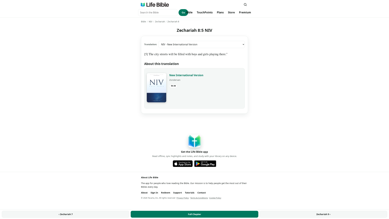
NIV (150, 21)
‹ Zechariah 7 (66, 214)
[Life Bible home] (154, 4)
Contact (201, 192)
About (144, 192)
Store (231, 12)
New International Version (186, 75)
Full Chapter (194, 214)
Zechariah (160, 21)
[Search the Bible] (245, 4)
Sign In (154, 192)
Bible (189, 12)
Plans (220, 12)
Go (183, 12)
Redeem (165, 192)
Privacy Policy (183, 197)
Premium (245, 12)
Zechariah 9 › (323, 214)
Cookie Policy (215, 197)
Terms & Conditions (199, 197)
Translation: (150, 44)
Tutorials (189, 192)
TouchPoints (205, 12)
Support (177, 192)
